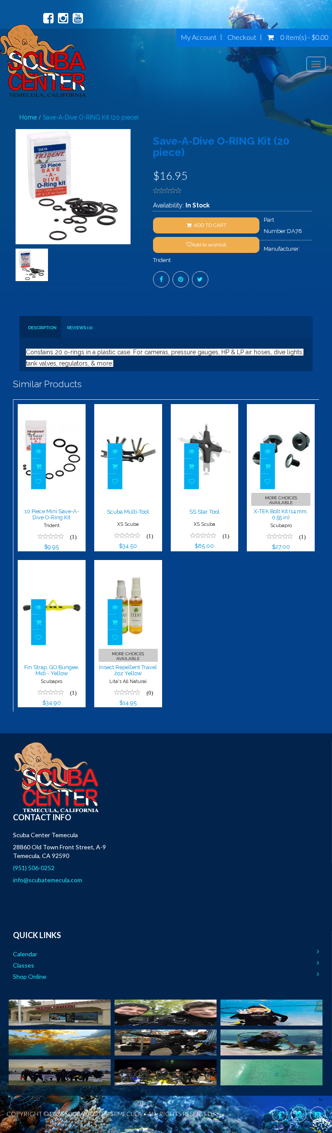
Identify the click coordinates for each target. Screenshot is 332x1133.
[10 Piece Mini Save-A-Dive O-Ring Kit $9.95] (52, 409)
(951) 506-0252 (33, 867)
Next (129, 217)
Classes (23, 965)
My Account (199, 37)
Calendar (25, 954)
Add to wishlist (209, 245)
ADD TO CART (209, 225)
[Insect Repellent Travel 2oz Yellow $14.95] (128, 565)
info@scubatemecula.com (47, 880)
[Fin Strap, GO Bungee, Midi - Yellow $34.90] (52, 565)
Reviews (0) (80, 327)
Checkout (241, 37)
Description (42, 327)
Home (28, 117)
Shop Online (29, 976)
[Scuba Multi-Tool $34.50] (128, 409)
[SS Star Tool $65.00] (205, 409)
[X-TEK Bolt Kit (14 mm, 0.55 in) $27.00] (281, 409)
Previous (19, 217)
